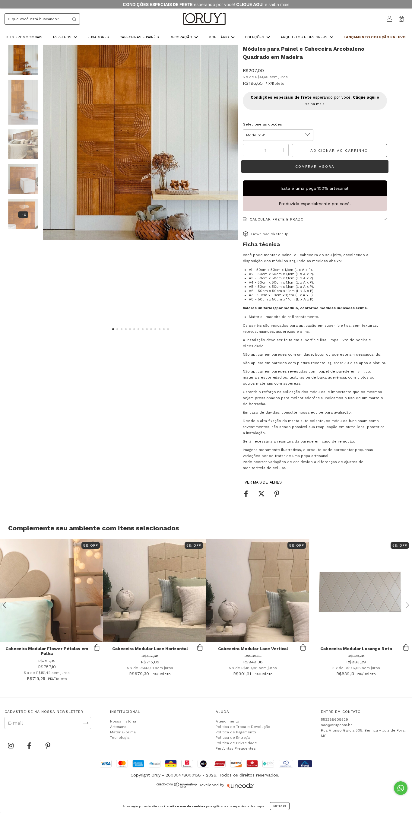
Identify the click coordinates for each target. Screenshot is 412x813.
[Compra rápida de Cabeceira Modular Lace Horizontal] (200, 648)
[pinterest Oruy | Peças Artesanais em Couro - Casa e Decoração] (48, 746)
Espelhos (63, 37)
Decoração (181, 37)
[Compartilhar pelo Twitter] (262, 494)
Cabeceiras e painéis (139, 37)
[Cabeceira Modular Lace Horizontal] (154, 590)
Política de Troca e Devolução (243, 727)
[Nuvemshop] (177, 787)
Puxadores (98, 37)
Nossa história (123, 721)
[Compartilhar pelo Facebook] (247, 494)
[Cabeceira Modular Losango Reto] (360, 590)
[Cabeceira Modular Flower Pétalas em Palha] (51, 590)
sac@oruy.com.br (336, 725)
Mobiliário (219, 37)
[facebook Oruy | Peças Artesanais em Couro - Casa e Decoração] (30, 746)
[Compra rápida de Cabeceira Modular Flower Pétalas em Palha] (97, 648)
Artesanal (119, 727)
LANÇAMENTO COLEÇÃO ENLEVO (375, 37)
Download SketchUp (269, 234)
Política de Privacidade (236, 743)
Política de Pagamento (236, 732)
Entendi (279, 806)
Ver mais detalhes (263, 482)
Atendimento (227, 721)
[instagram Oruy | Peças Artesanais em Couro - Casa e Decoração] (11, 746)
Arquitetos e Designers (304, 37)
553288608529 (334, 719)
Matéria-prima (123, 732)
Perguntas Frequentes (236, 748)
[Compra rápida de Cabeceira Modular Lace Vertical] (303, 648)
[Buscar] (74, 19)
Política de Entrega (233, 737)
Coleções (255, 37)
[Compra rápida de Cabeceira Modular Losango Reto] (406, 648)
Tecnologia (119, 737)
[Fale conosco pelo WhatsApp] (400, 788)
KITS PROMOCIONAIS (24, 37)
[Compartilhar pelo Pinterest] (277, 494)
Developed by (211, 785)
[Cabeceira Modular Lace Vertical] (257, 590)
